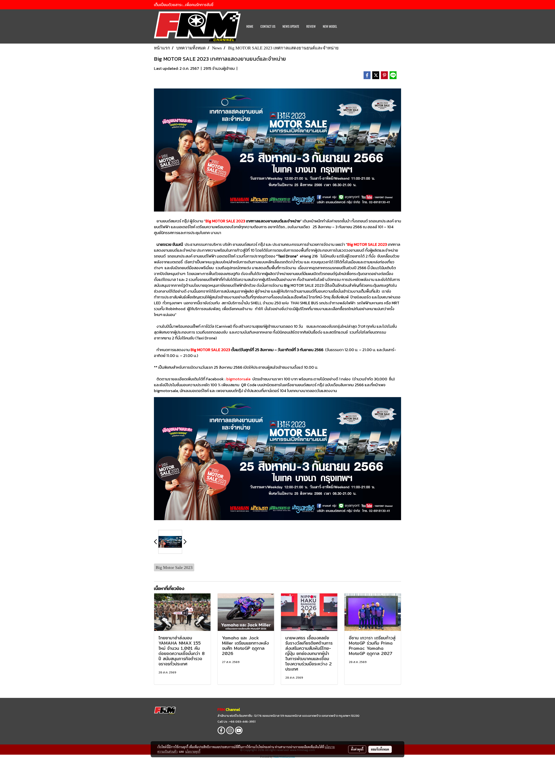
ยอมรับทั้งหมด (380, 749)
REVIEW (311, 26)
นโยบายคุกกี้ (192, 751)
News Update (290, 26)
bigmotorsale (238, 379)
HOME (249, 26)
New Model (330, 26)
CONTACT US (267, 26)
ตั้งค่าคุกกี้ (357, 749)
